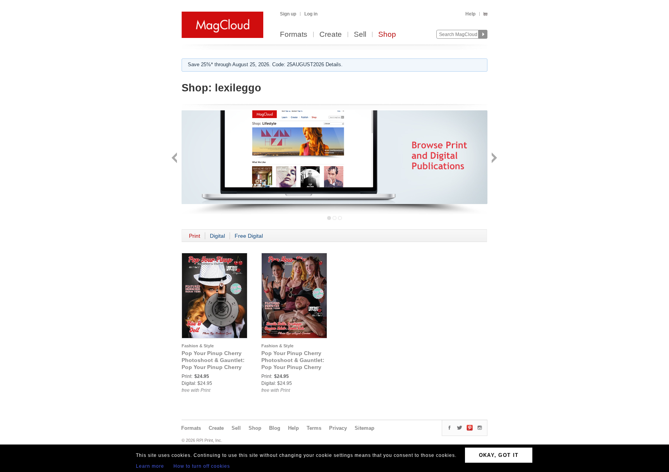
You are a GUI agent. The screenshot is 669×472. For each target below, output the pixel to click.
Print (194, 236)
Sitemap (364, 428)
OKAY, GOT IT (499, 455)
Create (330, 34)
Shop (387, 34)
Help (470, 14)
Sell (360, 34)
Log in (310, 14)
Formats (293, 34)
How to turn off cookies (201, 466)
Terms (314, 428)
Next (493, 158)
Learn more (150, 466)
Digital (217, 236)
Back (175, 158)
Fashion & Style (198, 345)
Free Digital (249, 236)
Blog (274, 428)
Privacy (338, 428)
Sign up (288, 14)
